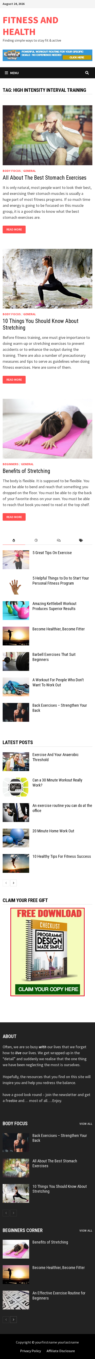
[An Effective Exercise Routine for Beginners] (16, 1293)
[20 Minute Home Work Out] (16, 831)
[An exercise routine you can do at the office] (16, 806)
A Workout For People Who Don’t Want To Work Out (58, 682)
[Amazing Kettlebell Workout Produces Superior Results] (16, 604)
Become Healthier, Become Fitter (58, 629)
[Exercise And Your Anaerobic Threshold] (16, 755)
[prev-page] (6, 883)
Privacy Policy (30, 1351)
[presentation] (14, 540)
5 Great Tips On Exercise (52, 552)
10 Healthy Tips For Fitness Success (61, 856)
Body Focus (12, 171)
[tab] (14, 540)
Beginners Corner (23, 1230)
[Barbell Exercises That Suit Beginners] (16, 655)
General (29, 171)
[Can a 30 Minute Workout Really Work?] (16, 780)
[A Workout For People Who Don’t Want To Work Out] (16, 680)
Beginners (11, 464)
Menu (14, 73)
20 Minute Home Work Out (53, 831)
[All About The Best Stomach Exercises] (16, 1161)
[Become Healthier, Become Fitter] (16, 629)
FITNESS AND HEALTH (31, 26)
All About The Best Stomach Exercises (44, 178)
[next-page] (13, 883)
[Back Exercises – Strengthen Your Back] (16, 705)
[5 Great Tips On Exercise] (16, 553)
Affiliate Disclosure (61, 1351)
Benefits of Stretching (26, 471)
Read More (14, 229)
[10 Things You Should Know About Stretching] (16, 1187)
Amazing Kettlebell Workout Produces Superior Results (54, 606)
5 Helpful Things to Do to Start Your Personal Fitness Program (60, 580)
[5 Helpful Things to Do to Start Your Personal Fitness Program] (16, 578)
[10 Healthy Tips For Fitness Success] (16, 857)
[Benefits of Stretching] (16, 1242)
